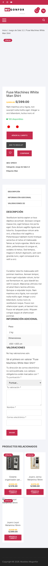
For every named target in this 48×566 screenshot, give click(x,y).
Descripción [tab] (14, 191)
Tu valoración (14, 387)
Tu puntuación (13, 377)
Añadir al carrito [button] (13, 492)
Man (16, 171)
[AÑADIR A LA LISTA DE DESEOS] (10, 152)
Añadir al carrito (19, 135)
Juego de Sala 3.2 (16, 30)
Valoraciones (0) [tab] (16, 203)
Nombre (11, 407)
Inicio (4, 30)
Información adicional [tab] (19, 197)
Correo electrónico (16, 417)
